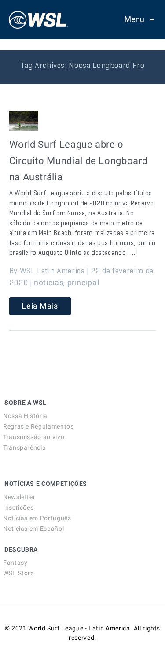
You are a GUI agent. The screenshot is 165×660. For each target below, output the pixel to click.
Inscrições (18, 507)
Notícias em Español (33, 528)
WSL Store (18, 573)
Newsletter (19, 496)
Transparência (24, 447)
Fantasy (15, 562)
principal (83, 282)
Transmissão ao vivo (33, 436)
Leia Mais (40, 305)
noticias (48, 282)
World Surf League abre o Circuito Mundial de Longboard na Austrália (78, 161)
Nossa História (25, 415)
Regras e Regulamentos (38, 426)
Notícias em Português (37, 518)
